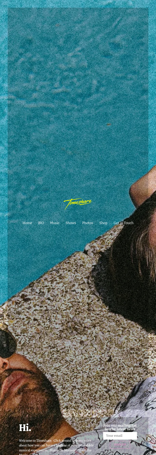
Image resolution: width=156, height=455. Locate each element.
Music (55, 223)
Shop (103, 223)
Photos (87, 223)
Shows (71, 223)
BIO (41, 223)
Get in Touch (124, 223)
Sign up (120, 444)
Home (27, 223)
